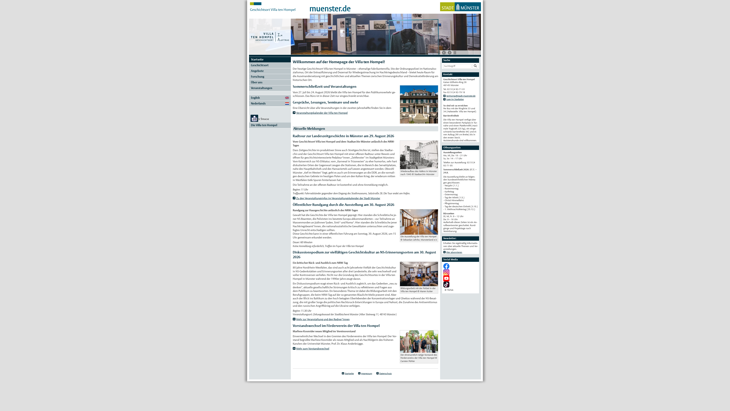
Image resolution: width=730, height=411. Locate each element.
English (255, 97)
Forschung (257, 76)
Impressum (366, 373)
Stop (455, 52)
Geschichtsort (260, 65)
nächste (449, 53)
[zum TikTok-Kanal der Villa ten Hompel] (446, 286)
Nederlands (258, 103)
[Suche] (475, 66)
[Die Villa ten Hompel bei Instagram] (446, 273)
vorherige (444, 53)
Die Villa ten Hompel (264, 125)
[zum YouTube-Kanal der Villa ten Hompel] (446, 280)
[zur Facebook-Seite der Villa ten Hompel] (446, 267)
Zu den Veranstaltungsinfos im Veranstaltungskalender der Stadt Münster (338, 198)
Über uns (256, 82)
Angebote (257, 70)
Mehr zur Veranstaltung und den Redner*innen (323, 319)
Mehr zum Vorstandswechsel (312, 348)
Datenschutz (385, 373)
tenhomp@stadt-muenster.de (460, 96)
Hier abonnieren (454, 252)
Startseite (257, 59)
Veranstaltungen (261, 88)
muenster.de (330, 8)
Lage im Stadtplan (455, 99)
